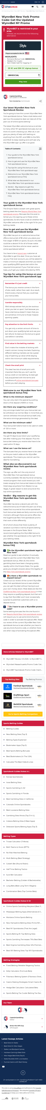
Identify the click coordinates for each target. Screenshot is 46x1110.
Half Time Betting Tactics (16, 869)
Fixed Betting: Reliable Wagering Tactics (23, 965)
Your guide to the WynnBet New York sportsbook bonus (23, 156)
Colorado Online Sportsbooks (18, 804)
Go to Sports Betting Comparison (23, 714)
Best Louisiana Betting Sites (17, 810)
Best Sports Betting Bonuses (18, 751)
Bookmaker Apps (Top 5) (16, 745)
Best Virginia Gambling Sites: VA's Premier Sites (24, 945)
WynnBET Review (19, 11)
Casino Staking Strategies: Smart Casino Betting (24, 982)
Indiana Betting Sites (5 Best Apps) (20, 821)
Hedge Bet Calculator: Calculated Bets (22, 988)
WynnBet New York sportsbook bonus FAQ (23, 194)
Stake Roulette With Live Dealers (16, 1059)
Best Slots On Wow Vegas (13, 1046)
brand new (22, 253)
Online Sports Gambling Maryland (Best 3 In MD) (24, 906)
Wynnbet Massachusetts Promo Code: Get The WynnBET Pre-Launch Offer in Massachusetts (24, 664)
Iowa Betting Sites (13, 782)
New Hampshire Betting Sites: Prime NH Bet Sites (24, 923)
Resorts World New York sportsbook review (24, 614)
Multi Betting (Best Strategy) (18, 858)
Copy (39, 75)
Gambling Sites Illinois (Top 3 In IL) (20, 815)
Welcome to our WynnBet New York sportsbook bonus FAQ (23, 175)
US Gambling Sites (7, 11)
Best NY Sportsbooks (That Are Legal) (21, 928)
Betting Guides (12, 729)
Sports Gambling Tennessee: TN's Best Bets (24, 939)
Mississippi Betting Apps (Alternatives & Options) (24, 912)
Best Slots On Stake (11, 1043)
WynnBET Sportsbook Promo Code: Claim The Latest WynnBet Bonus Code (24, 670)
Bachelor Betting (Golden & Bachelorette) (23, 880)
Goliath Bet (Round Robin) (17, 864)
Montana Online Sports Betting (19, 917)
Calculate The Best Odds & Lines (19, 762)
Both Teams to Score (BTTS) (17, 847)
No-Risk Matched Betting (16, 853)
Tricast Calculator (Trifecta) (17, 841)
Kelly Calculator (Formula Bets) (19, 971)
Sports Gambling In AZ (15, 788)
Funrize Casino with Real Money (15, 1062)
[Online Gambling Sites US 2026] (10, 6)
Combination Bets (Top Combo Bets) (21, 891)
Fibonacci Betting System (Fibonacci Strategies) (24, 977)
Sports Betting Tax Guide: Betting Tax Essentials (24, 993)
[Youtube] (32, 6)
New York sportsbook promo (18, 572)
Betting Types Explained (16, 740)
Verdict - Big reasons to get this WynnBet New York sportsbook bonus (23, 188)
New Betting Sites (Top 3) (16, 734)
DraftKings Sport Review (22, 697)
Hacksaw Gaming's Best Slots (14, 1052)
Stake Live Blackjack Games (14, 1049)
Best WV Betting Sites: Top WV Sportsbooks (24, 951)
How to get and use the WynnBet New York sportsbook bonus (24, 162)
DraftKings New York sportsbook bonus (19, 592)
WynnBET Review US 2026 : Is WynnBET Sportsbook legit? (24, 659)
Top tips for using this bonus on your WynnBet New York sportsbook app (23, 169)
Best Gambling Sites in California (19, 799)
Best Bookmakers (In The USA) (19, 756)
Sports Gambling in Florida (17, 793)
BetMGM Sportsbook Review (24, 706)
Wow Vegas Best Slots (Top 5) (14, 1055)
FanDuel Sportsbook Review (24, 688)
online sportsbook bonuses (27, 380)
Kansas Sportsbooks (14, 777)
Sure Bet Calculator (14, 875)
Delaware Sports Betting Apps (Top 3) (21, 827)
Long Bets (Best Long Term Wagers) (21, 886)
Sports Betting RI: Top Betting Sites (20, 934)
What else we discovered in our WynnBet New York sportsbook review (24, 181)
